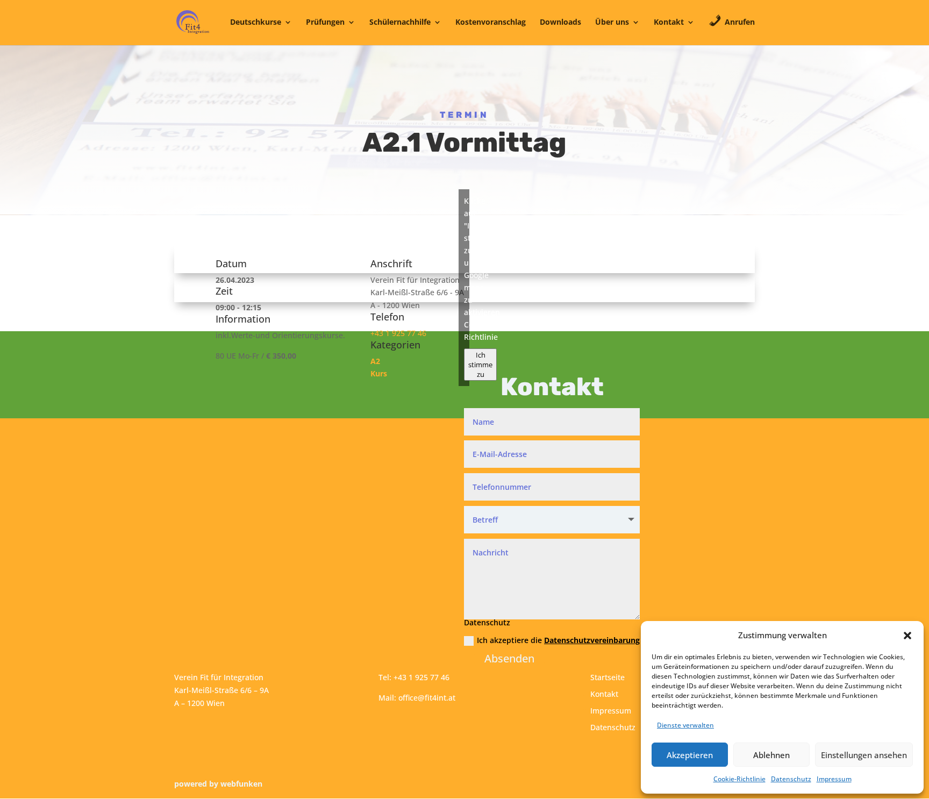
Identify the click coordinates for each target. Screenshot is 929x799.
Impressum (834, 778)
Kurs (378, 373)
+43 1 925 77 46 (398, 333)
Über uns (612, 22)
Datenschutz (791, 778)
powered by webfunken (218, 784)
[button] (907, 635)
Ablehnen (771, 755)
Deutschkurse (255, 22)
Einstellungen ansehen (864, 755)
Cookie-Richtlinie (739, 778)
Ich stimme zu (480, 364)
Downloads (560, 22)
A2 (375, 361)
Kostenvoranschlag (490, 22)
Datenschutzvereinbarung (592, 640)
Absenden (509, 658)
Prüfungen (325, 22)
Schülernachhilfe (400, 22)
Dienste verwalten (685, 725)
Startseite (607, 677)
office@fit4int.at (426, 698)
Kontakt (669, 22)
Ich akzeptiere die (558, 640)
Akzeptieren (690, 755)
